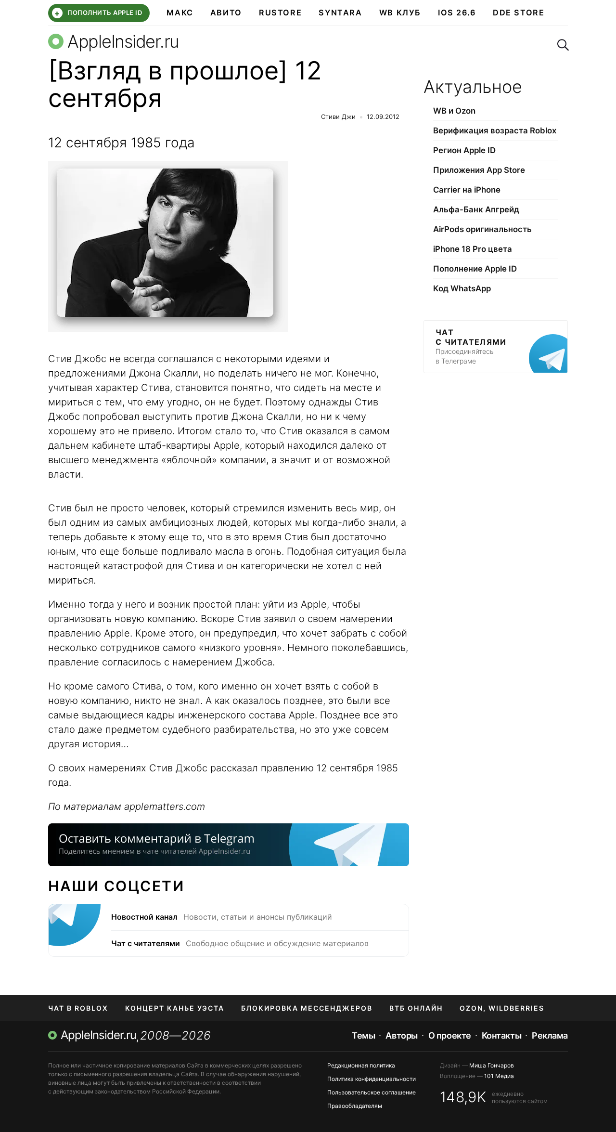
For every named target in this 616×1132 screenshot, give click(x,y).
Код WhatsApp (462, 288)
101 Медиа (499, 1076)
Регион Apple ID (464, 150)
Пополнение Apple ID (475, 268)
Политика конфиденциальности (371, 1078)
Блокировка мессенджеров (306, 1008)
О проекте (449, 1035)
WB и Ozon (454, 111)
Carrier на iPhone (466, 190)
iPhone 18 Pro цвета (472, 249)
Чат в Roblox (78, 1008)
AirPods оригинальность (482, 229)
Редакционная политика (361, 1065)
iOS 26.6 (457, 12)
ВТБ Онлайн (416, 1008)
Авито (226, 12)
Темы (363, 1035)
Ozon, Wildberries (502, 1008)
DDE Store (519, 12)
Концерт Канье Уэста (174, 1008)
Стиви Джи (338, 116)
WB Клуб (400, 12)
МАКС (180, 12)
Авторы (401, 1035)
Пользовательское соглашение (371, 1092)
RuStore (280, 12)
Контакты (501, 1035)
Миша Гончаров (491, 1065)
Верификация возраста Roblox (494, 130)
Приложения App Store (479, 170)
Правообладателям (354, 1105)
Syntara (340, 12)
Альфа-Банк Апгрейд (476, 209)
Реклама (550, 1035)
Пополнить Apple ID (98, 13)
